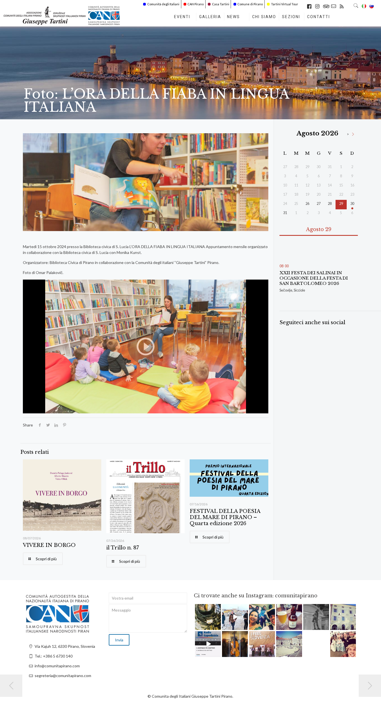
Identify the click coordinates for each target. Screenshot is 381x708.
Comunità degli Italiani (163, 4)
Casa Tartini (220, 4)
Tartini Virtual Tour (284, 4)
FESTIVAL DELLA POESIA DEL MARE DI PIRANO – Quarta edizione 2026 (225, 517)
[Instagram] (217, 626)
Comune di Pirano (250, 4)
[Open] (208, 617)
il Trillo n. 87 (122, 548)
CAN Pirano (195, 4)
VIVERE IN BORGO (49, 545)
